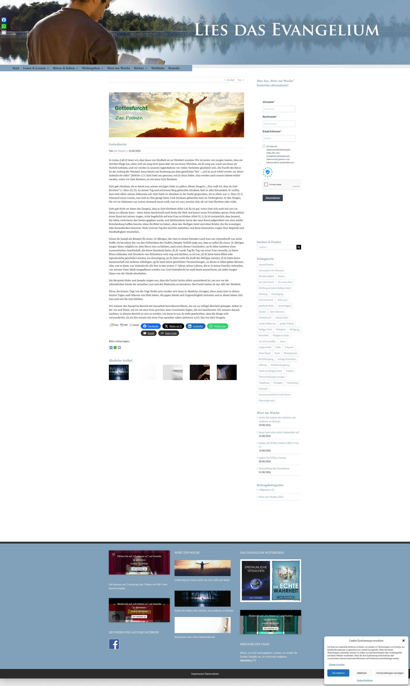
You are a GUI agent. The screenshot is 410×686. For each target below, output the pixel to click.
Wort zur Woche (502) (271, 497)
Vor (240, 80)
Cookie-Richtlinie (365, 680)
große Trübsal (287, 323)
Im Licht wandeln (267, 341)
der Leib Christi (266, 282)
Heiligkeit (281, 329)
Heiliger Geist (265, 329)
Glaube (262, 311)
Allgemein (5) (266, 489)
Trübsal (289, 370)
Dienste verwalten (336, 664)
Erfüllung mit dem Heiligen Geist (275, 287)
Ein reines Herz (285, 282)
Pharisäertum (290, 353)
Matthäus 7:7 (248, 660)
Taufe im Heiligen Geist (270, 370)
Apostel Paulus (266, 264)
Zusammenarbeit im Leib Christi (274, 394)
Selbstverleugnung (280, 364)
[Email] (4, 32)
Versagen (277, 382)
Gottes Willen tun (267, 323)
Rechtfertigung (266, 359)
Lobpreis (289, 347)
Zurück (230, 80)
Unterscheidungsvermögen (272, 376)
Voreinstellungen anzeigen (389, 673)
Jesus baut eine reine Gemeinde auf (279, 432)
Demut (281, 276)
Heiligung (294, 329)
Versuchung (292, 382)
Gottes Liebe (281, 317)
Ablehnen (362, 673)
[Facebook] (4, 20)
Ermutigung (277, 293)
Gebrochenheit (266, 299)
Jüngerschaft (265, 347)
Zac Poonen (120, 150)
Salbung (263, 364)
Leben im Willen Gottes (272, 457)
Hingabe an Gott (281, 335)
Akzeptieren (338, 673)
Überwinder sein (267, 400)
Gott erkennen (277, 311)
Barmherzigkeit (266, 276)
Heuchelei (264, 335)
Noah (277, 353)
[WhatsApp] (4, 26)
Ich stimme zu (139, 569)
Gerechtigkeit (284, 305)
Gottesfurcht (265, 317)
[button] (403, 640)
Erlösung (263, 293)
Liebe (278, 347)
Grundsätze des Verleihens (274, 468)
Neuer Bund (264, 353)
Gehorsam (283, 299)
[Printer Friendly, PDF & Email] (124, 324)
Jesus (282, 341)
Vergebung (264, 382)
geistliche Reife (266, 305)
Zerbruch (263, 388)
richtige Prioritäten (287, 359)
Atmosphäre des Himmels (271, 270)
